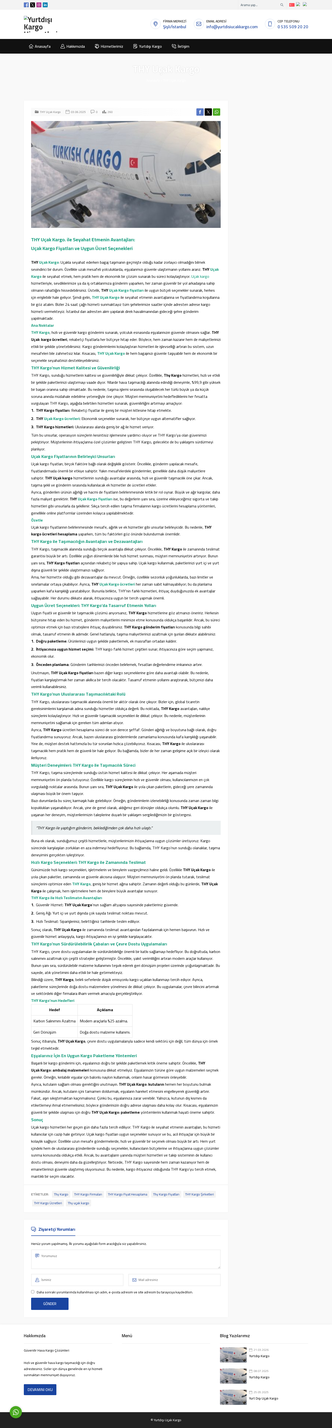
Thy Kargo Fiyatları (166, 1194)
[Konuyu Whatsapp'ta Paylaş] (216, 112)
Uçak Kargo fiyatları (126, 290)
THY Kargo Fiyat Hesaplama (127, 1194)
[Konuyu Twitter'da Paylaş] (208, 112)
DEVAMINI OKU (40, 1389)
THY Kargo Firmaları (88, 1194)
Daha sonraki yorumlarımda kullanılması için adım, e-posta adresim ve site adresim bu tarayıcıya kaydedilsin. (115, 1292)
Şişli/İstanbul (174, 27)
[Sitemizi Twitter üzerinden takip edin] (32, 4)
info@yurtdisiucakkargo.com (232, 27)
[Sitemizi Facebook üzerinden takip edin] (26, 4)
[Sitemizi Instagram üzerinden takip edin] (38, 4)
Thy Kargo (61, 1194)
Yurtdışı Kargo (259, 1356)
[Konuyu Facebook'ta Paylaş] (200, 112)
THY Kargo (40, 332)
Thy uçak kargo (78, 1203)
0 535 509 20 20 (293, 27)
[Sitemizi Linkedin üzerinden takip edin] (45, 4)
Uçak (43, 262)
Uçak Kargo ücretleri (61, 418)
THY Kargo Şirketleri (199, 1194)
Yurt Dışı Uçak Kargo (263, 1398)
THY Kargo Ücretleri (48, 1203)
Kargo (53, 262)
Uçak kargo (200, 276)
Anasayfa (153, 80)
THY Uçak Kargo (174, 80)
